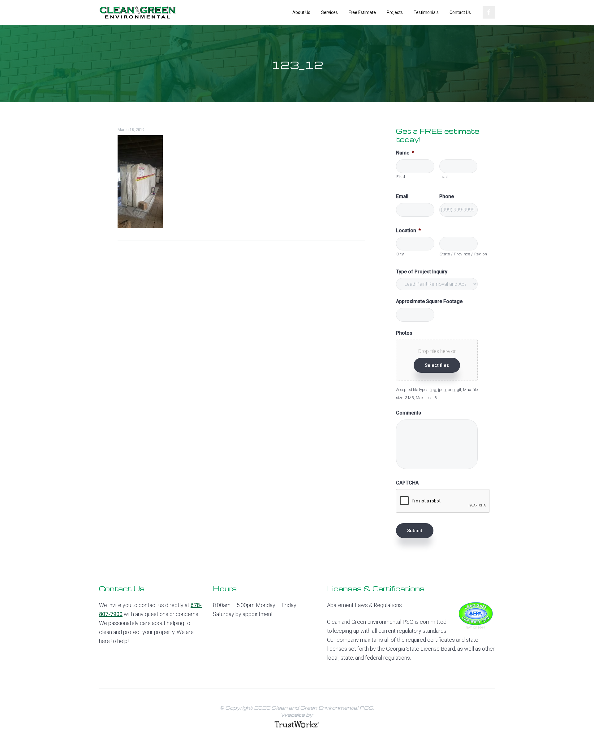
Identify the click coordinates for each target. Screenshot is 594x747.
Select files (437, 365)
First (400, 176)
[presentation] (443, 501)
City (400, 254)
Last (444, 176)
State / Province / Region (459, 254)
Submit (414, 530)
